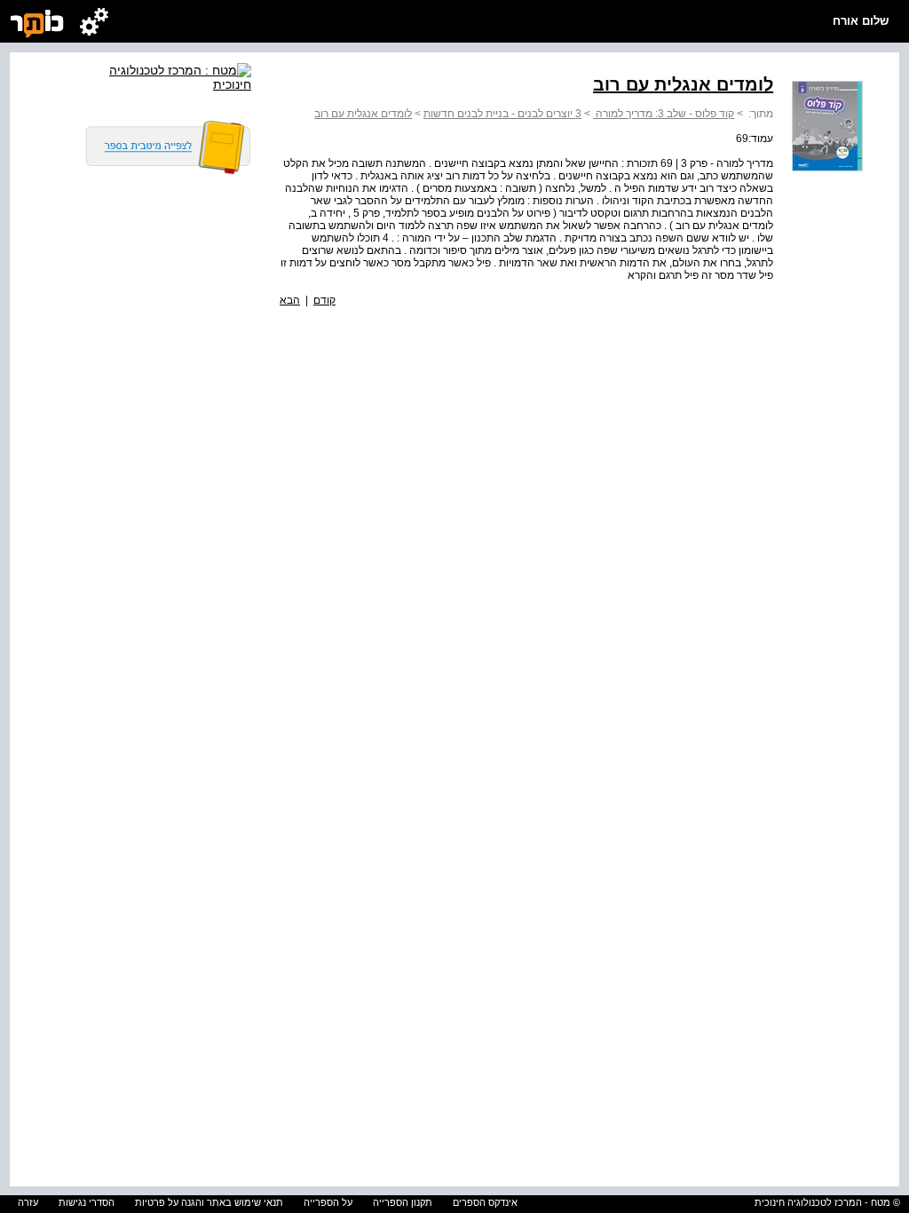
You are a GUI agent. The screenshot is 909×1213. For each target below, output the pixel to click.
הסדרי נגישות (87, 1202)
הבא (290, 300)
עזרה (28, 1202)
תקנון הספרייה (402, 1202)
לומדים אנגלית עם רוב (363, 113)
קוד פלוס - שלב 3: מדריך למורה (663, 113)
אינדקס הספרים (485, 1202)
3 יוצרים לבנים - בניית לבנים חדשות (502, 113)
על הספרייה (328, 1202)
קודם (324, 300)
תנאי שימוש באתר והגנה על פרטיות (209, 1202)
